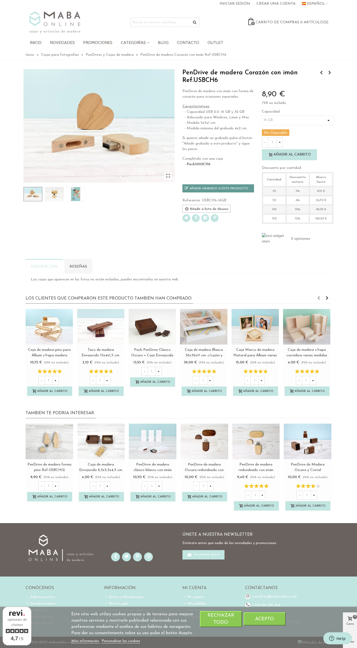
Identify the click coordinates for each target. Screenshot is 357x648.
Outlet (215, 42)
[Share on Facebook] (196, 218)
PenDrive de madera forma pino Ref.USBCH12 (49, 467)
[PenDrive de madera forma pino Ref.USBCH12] (49, 441)
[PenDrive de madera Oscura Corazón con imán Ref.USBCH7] (329, 73)
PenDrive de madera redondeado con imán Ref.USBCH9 (256, 470)
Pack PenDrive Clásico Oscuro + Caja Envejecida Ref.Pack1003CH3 (152, 355)
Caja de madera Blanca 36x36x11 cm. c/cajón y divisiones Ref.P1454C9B (204, 355)
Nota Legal (118, 604)
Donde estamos (43, 604)
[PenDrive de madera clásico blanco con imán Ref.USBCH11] (152, 441)
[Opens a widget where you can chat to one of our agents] (337, 638)
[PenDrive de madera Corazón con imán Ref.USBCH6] (168, 176)
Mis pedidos (197, 604)
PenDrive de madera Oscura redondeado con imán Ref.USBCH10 (204, 470)
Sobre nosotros (42, 597)
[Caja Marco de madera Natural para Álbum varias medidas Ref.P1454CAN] (255, 327)
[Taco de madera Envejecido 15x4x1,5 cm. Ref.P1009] (100, 327)
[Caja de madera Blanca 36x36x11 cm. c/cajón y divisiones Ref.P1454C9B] (203, 327)
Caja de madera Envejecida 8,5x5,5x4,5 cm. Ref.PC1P (101, 470)
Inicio (36, 42)
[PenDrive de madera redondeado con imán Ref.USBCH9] (256, 441)
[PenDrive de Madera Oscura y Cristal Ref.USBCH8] (307, 441)
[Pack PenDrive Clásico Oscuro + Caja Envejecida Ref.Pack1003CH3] (152, 327)
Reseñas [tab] (78, 267)
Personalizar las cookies (121, 641)
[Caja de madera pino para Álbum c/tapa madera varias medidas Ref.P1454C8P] (49, 327)
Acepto (264, 619)
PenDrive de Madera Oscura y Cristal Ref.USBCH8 (308, 470)
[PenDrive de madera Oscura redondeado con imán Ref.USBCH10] (321, 73)
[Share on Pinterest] (214, 218)
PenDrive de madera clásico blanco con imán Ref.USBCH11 (153, 470)
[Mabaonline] (55, 22)
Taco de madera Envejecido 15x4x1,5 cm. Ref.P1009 (101, 355)
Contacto (188, 42)
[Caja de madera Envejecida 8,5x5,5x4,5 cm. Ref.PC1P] (101, 441)
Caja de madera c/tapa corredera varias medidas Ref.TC (306, 355)
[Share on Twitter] (186, 218)
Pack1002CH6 (198, 164)
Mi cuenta (195, 597)
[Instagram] (205, 218)
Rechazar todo (221, 619)
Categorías (133, 42)
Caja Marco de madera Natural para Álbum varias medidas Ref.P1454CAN (255, 355)
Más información (85, 641)
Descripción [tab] (44, 267)
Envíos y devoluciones (126, 597)
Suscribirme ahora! (206, 554)
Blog (163, 42)
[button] (319, 298)
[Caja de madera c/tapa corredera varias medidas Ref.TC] (306, 327)
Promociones (97, 42)
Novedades (62, 42)
